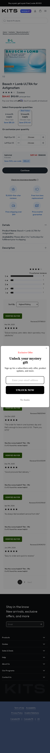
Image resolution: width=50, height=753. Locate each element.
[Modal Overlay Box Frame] (25, 376)
